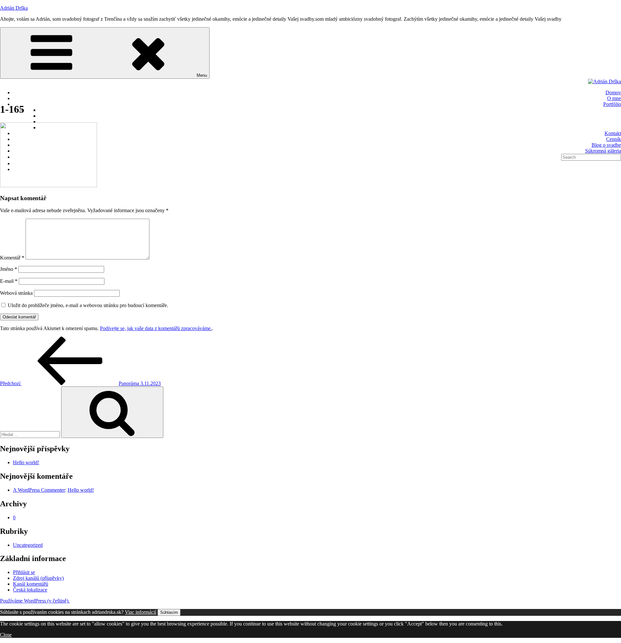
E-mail (8, 281)
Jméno (8, 269)
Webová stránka (16, 293)
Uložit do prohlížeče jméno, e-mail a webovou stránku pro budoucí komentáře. (88, 305)
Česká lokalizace (30, 589)
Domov (613, 92)
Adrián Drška (14, 8)
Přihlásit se (24, 572)
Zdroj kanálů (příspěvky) (38, 578)
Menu (202, 75)
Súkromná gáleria (603, 151)
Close (6, 634)
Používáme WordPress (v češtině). (35, 600)
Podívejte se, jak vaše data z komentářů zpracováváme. (156, 328)
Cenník (613, 139)
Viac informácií (140, 612)
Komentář (12, 257)
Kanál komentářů (30, 584)
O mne (614, 98)
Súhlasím (169, 612)
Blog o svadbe (606, 145)
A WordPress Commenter (39, 490)
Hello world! (26, 462)
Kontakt (613, 133)
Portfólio (612, 104)
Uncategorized (28, 545)
